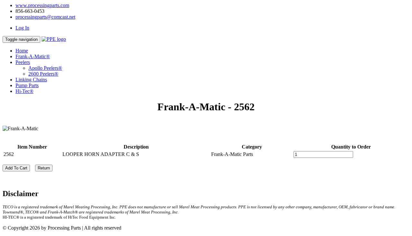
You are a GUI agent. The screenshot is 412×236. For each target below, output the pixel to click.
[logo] (54, 39)
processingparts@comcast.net (45, 17)
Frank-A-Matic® (32, 56)
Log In (22, 28)
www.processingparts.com (42, 5)
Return (44, 168)
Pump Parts (27, 85)
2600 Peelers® (43, 74)
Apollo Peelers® (45, 68)
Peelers (22, 62)
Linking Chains (31, 79)
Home (21, 50)
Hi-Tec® (24, 91)
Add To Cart (16, 168)
